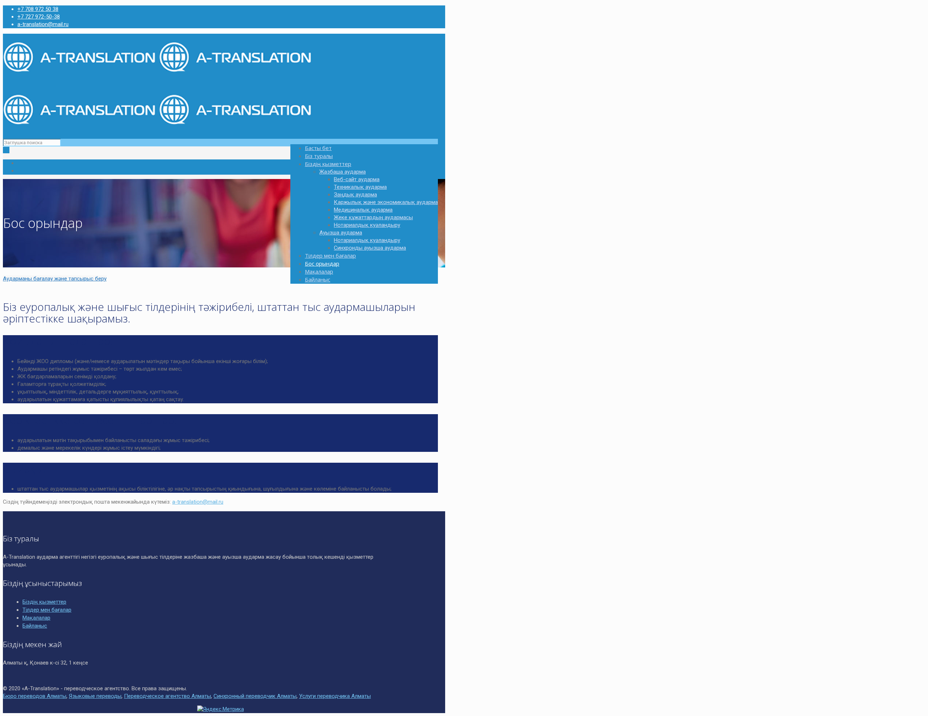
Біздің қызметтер (44, 602)
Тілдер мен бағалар (46, 610)
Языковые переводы (95, 696)
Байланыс (34, 626)
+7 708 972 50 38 (37, 9)
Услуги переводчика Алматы (335, 696)
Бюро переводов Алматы (34, 696)
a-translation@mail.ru (43, 24)
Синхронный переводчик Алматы (255, 696)
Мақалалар (36, 618)
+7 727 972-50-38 (38, 16)
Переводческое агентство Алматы (167, 696)
